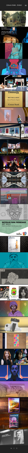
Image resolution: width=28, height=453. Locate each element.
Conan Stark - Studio (14, 5)
